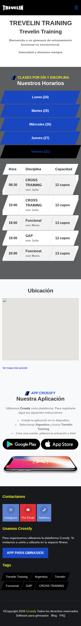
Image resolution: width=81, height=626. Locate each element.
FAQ (62, 615)
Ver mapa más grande (14, 368)
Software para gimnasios (32, 615)
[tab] (40, 97)
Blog (54, 615)
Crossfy (25, 408)
